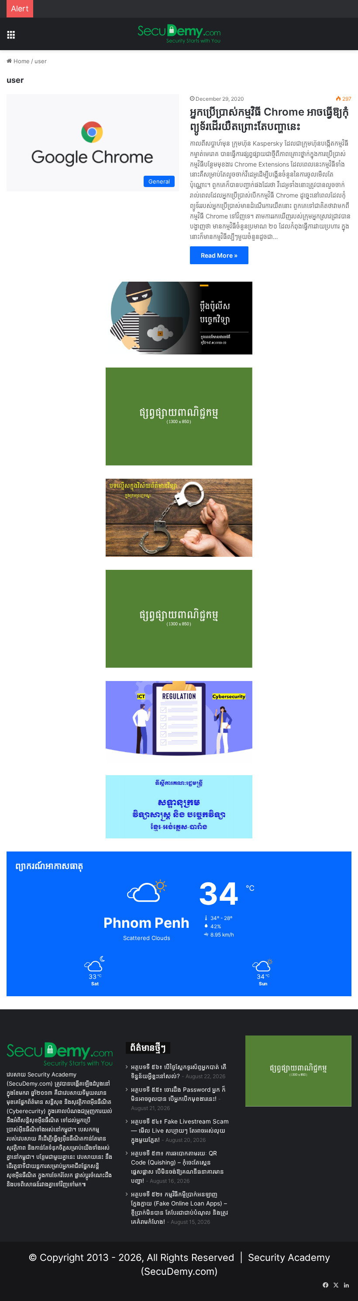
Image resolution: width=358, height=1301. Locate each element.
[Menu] (11, 37)
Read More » (219, 255)
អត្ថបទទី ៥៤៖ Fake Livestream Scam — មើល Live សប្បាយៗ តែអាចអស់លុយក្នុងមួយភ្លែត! (180, 1130)
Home (21, 61)
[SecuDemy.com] (179, 34)
